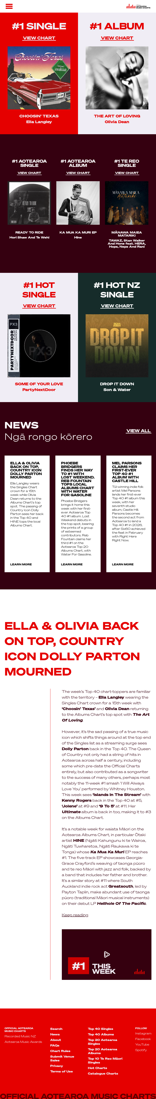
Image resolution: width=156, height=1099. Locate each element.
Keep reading (75, 914)
